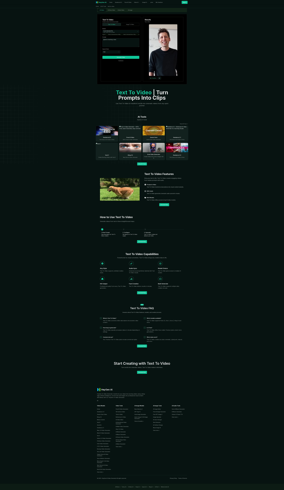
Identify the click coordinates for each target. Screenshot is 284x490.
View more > (100, 472)
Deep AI (137, 486)
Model (104, 28)
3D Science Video (120, 411)
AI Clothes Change (158, 425)
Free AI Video (128, 2)
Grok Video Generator (102, 443)
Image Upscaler (157, 417)
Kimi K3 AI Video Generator (104, 469)
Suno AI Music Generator (103, 458)
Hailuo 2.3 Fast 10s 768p (113, 34)
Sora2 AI (99, 425)
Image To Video (130, 24)
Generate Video (121, 57)
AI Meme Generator (121, 431)
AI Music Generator (121, 434)
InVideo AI (130, 486)
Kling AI (150, 486)
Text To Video (111, 24)
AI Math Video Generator (122, 426)
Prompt (104, 37)
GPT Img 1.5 (137, 411)
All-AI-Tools (103, 6)
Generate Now (164, 204)
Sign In (184, 2)
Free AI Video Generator (122, 409)
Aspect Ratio (105, 49)
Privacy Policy (173, 478)
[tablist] (142, 10)
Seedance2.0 (118, 2)
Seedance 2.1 (100, 427)
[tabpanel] (142, 49)
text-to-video (111, 6)
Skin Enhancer (156, 422)
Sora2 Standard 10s (125, 34)
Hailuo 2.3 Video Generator (104, 438)
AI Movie (117, 486)
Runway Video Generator (103, 449)
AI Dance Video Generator (122, 437)
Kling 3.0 (99, 417)
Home (110, 2)
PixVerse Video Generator (103, 441)
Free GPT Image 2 (157, 414)
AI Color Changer (157, 419)
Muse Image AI (157, 427)
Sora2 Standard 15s (137, 34)
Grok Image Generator (140, 414)
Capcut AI (144, 486)
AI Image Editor (157, 409)
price (152, 2)
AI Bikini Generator (120, 444)
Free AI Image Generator (159, 411)
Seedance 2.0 (100, 411)
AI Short (157, 486)
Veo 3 (98, 435)
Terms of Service (182, 478)
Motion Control (101, 419)
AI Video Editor (119, 419)
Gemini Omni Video (102, 414)
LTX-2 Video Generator (103, 446)
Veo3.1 (98, 422)
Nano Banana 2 (138, 409)
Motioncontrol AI (165, 486)
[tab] (101, 10)
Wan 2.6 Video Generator (103, 430)
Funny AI (124, 486)
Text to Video (119, 414)
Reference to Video (121, 417)
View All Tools (183, 123)
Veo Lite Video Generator (103, 451)
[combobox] (120, 31)
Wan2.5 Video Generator (103, 433)
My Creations (159, 2)
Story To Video (119, 429)
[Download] (159, 78)
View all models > (139, 421)
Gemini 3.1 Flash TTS (177, 414)
